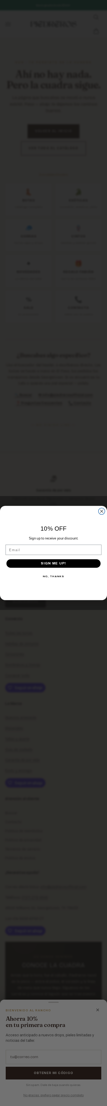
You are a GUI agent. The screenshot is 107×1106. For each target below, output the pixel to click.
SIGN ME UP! (53, 563)
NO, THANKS (53, 576)
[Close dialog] (101, 511)
